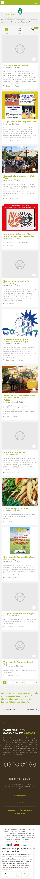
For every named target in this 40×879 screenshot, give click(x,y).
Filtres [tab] (33, 33)
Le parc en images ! (20, 773)
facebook (7, 764)
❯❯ (35, 682)
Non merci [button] (6, 875)
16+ (16, 682)
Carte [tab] (19, 33)
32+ (21, 682)
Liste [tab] (6, 33)
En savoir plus (7, 869)
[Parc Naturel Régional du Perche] (20, 11)
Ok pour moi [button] (27, 875)
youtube (32, 764)
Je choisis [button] (16, 875)
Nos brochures (20, 795)
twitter (16, 764)
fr (36, 3)
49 (27, 682)
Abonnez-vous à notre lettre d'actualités (20, 811)
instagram (24, 764)
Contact (20, 803)
